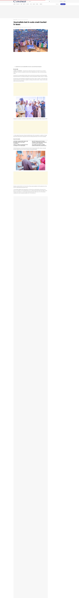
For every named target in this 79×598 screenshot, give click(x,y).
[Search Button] (49, 1)
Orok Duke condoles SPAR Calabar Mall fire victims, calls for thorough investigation (20, 142)
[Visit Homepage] (19, 1)
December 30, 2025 (16, 27)
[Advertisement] (39, 11)
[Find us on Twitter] (61, 1)
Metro (16, 19)
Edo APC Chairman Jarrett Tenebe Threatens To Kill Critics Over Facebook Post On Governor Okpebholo (39, 142)
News (23, 27)
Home (14, 19)
